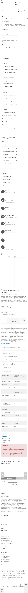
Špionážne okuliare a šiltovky (10, 47)
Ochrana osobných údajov (7, 543)
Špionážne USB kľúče (9, 66)
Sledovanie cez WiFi (7, 131)
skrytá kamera (4, 577)
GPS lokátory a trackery (8, 151)
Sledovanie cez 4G (6, 134)
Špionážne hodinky (8, 54)
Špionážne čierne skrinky (9, 95)
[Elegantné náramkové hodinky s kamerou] (26, 290)
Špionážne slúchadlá (7, 118)
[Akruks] (9, 11)
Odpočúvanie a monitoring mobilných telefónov (8, 138)
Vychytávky (5, 154)
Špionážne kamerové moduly (9, 115)
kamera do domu (16, 575)
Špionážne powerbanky (9, 98)
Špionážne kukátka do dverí (10, 104)
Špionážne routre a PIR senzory (9, 87)
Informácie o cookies (6, 545)
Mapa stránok (4, 530)
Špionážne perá (7, 51)
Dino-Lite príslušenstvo (6, 575)
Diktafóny (4, 124)
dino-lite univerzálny (11, 571)
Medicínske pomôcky (8, 176)
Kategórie (5, 18)
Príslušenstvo (5, 141)
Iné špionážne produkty (9, 112)
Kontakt (2, 528)
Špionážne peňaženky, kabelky (9, 62)
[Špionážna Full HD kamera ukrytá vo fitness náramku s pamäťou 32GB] (14, 471)
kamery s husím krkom (9, 101)
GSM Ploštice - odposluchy (8, 128)
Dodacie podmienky (6, 540)
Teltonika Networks (7, 163)
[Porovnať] (24, 478)
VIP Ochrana (6, 185)
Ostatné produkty (7, 179)
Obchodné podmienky (6, 538)
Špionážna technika (7, 37)
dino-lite (3, 571)
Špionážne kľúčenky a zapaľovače (9, 57)
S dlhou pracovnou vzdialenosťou (16, 577)
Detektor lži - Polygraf (8, 173)
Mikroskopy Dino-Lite (8, 34)
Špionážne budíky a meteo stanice (10, 73)
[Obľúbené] (18, 478)
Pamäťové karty (6, 182)
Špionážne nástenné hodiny (10, 69)
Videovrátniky (6, 160)
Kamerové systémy (7, 148)
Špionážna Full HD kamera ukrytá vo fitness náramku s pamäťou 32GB (14, 481)
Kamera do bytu (20, 571)
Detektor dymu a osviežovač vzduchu (10, 91)
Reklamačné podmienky (7, 541)
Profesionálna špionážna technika (8, 41)
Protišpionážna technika (8, 145)
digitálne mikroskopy (21, 573)
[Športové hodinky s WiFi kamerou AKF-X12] (10, 254)
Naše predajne (4, 527)
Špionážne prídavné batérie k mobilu (10, 108)
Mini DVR (4, 121)
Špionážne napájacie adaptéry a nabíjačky (8, 82)
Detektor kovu (6, 170)
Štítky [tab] (23, 320)
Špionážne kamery (6, 44)
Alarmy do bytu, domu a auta (9, 157)
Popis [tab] (4, 320)
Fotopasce (5, 167)
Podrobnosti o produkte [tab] (14, 320)
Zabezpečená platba (5, 532)
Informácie (5, 21)
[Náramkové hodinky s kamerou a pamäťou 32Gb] (23, 290)
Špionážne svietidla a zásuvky (9, 78)
